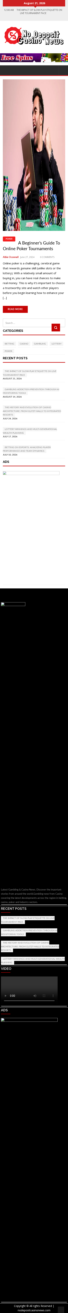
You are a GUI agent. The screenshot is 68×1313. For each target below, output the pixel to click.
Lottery (56, 344)
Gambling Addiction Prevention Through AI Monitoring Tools (29, 932)
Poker (9, 239)
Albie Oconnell (11, 257)
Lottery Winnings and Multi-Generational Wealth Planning (33, 961)
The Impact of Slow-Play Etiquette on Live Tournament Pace (28, 920)
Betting (9, 344)
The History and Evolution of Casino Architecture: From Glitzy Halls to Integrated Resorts (30, 946)
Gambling (40, 344)
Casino (24, 344)
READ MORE (15, 309)
